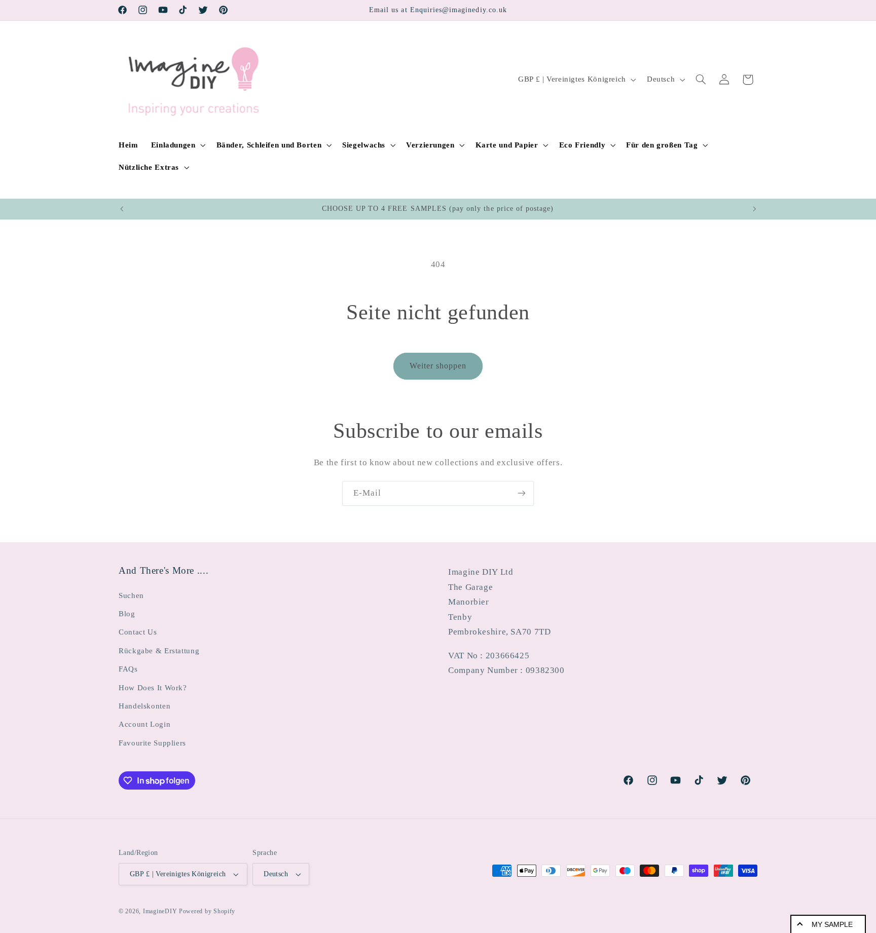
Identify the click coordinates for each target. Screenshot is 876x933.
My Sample (832, 924)
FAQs (128, 669)
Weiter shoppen (438, 365)
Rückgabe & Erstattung (159, 651)
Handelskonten (144, 706)
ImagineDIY (160, 911)
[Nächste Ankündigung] (754, 209)
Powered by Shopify (207, 911)
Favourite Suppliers (152, 743)
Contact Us (138, 632)
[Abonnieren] (521, 493)
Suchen (131, 595)
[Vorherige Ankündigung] (122, 209)
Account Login (144, 724)
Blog (127, 614)
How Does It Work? (153, 688)
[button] (177, 145)
